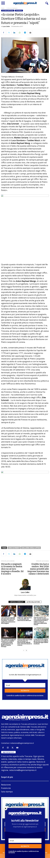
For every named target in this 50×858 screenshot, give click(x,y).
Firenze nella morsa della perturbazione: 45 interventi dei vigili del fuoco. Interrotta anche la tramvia (24, 642)
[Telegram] (25, 32)
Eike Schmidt (14, 548)
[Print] (30, 32)
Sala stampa (7, 791)
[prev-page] (23, 650)
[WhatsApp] (19, 32)
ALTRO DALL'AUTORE (33, 602)
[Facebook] (3, 32)
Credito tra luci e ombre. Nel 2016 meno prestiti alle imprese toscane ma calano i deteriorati (38, 569)
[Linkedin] (14, 32)
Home (2, 8)
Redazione (6, 784)
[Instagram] (8, 747)
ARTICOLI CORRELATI (16, 602)
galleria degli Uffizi (31, 548)
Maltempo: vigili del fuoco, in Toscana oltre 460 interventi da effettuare (24, 619)
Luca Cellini (6, 26)
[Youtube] (17, 747)
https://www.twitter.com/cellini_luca (25, 595)
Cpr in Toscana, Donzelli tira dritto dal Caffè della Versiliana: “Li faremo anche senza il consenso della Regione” (8, 620)
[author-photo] (25, 584)
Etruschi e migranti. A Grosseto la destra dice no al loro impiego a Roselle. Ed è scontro (12, 569)
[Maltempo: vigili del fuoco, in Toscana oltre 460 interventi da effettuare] (25, 611)
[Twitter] (9, 32)
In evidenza (19, 10)
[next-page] (26, 650)
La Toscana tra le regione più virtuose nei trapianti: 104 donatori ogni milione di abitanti (41, 642)
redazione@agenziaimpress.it (22, 743)
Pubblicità (6, 788)
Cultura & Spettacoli (7, 10)
